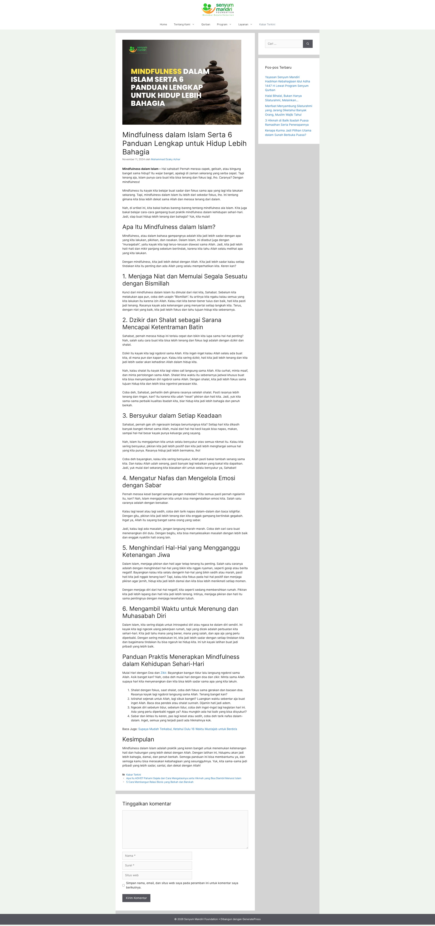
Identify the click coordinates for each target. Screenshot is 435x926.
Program (222, 24)
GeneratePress (251, 919)
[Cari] (308, 44)
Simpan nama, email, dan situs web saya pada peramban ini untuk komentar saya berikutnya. (182, 885)
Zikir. (164, 672)
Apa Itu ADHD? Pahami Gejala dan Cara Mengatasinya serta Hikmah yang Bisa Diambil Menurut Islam (183, 778)
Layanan (243, 24)
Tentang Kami (182, 24)
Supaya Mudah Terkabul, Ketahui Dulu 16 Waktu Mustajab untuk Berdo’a (187, 729)
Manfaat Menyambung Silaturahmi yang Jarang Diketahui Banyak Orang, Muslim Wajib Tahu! (288, 110)
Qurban (205, 24)
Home (163, 24)
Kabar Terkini (267, 24)
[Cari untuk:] (284, 44)
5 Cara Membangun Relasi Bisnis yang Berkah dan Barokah (160, 781)
